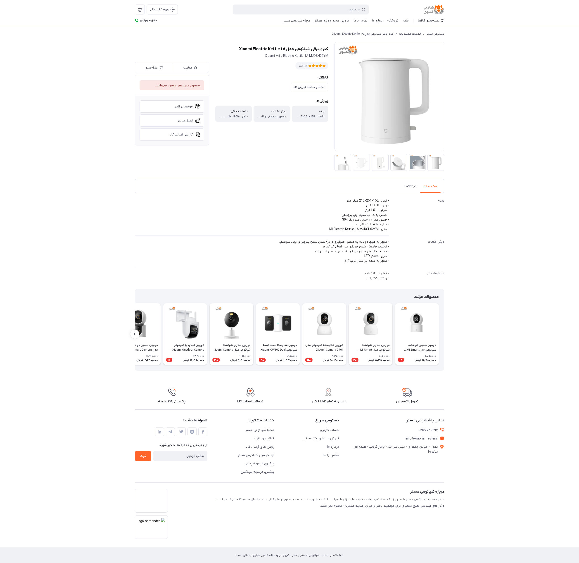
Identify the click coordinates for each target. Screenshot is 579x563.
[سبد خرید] (140, 9)
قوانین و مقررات (263, 438)
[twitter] (181, 431)
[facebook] (202, 431)
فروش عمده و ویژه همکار (321, 438)
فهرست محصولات (410, 34)
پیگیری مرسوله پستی (259, 463)
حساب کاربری (329, 430)
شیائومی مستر (435, 34)
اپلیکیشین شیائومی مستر (256, 455)
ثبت (143, 456)
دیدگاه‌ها (410, 186)
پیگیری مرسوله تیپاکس (257, 472)
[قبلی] (444, 334)
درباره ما (333, 446)
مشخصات (430, 186)
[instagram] (192, 431)
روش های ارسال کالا (260, 446)
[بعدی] (134, 334)
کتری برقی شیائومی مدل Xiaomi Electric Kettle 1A (363, 34)
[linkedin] (159, 431)
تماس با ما (331, 455)
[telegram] (170, 431)
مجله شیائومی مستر (259, 430)
